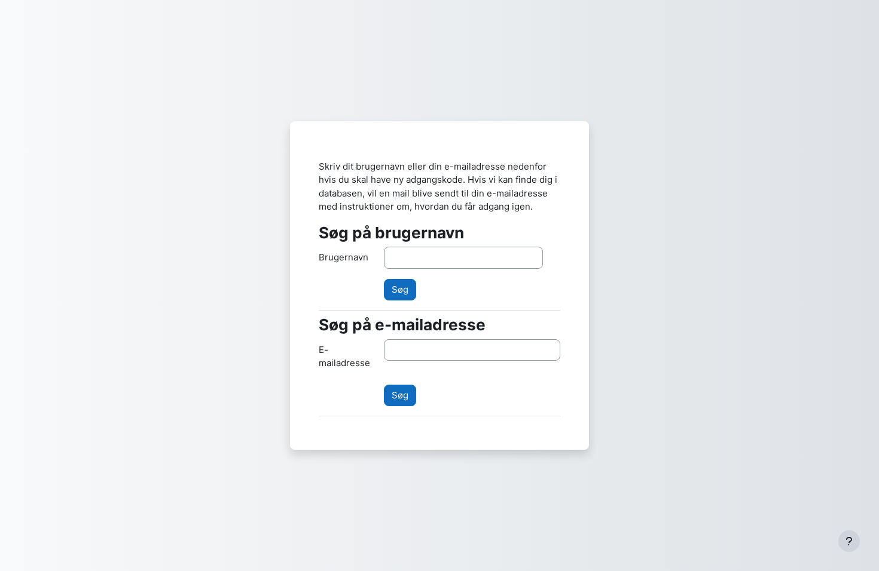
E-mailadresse (344, 356)
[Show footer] (849, 541)
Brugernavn (343, 257)
